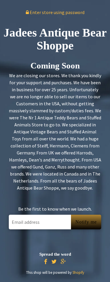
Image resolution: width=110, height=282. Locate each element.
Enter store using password (56, 12)
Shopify (78, 272)
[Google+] (63, 261)
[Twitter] (54, 261)
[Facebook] (46, 261)
